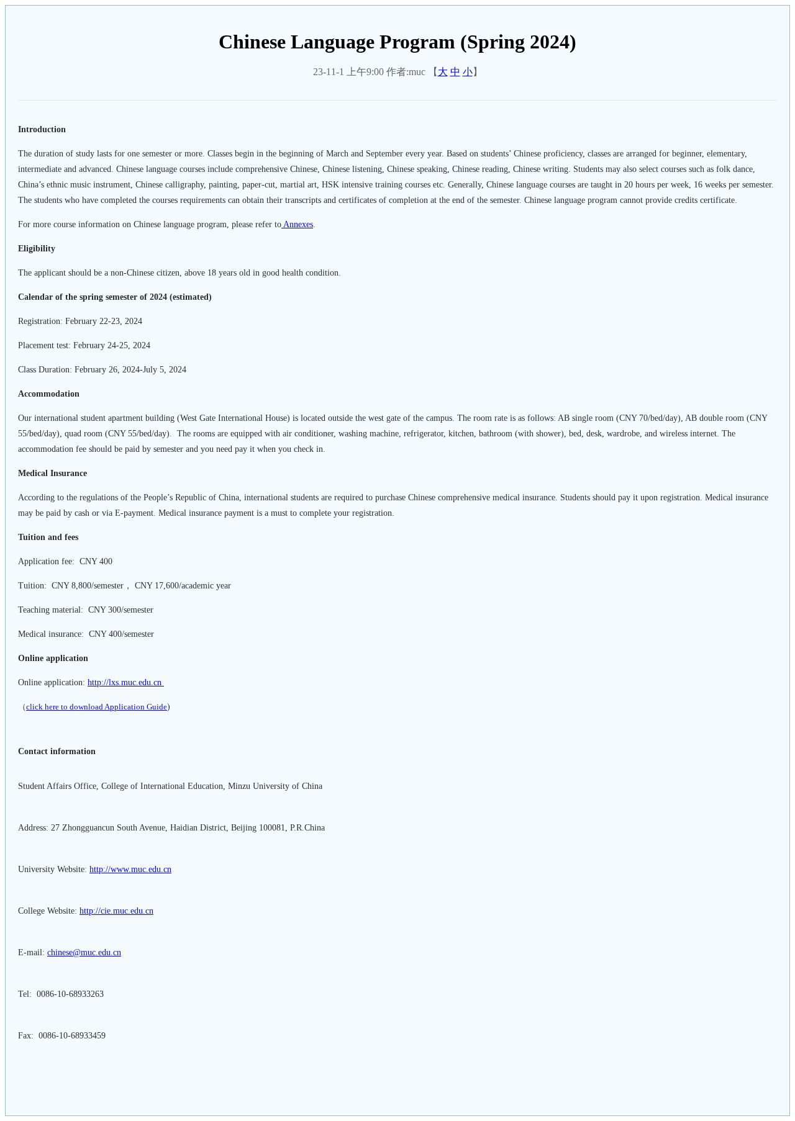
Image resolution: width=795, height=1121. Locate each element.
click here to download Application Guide (96, 706)
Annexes (297, 224)
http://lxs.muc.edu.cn (126, 682)
